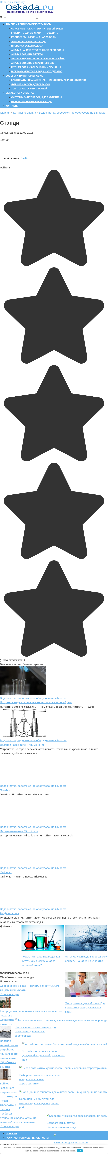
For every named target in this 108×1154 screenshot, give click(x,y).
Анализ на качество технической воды (37, 50)
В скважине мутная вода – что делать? (36, 71)
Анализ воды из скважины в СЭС (33, 63)
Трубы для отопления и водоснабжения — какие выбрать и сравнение (20, 1118)
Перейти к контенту (12, 2)
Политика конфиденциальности (27, 1138)
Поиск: (4, 17)
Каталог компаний (24, 112)
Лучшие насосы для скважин (30, 84)
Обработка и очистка (20, 93)
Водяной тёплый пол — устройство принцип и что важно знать (9, 1049)
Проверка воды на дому (27, 46)
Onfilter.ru (6, 872)
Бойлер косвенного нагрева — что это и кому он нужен (9, 1092)
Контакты (12, 106)
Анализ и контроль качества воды (28, 24)
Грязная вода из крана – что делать (34, 33)
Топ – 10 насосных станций (29, 88)
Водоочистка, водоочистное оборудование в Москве (72, 112)
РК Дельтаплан (9, 913)
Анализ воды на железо (27, 54)
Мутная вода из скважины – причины (36, 67)
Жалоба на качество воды (28, 41)
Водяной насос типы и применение (22, 744)
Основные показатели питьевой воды (37, 29)
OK (80, 1151)
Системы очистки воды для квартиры (36, 97)
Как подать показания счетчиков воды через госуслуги (48, 80)
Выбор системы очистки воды (31, 101)
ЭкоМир (5, 790)
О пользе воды (9, 994)
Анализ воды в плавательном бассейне (38, 58)
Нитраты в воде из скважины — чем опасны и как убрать (36, 702)
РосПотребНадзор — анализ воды (33, 37)
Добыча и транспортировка (24, 76)
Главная (5, 112)
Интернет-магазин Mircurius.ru (19, 831)
